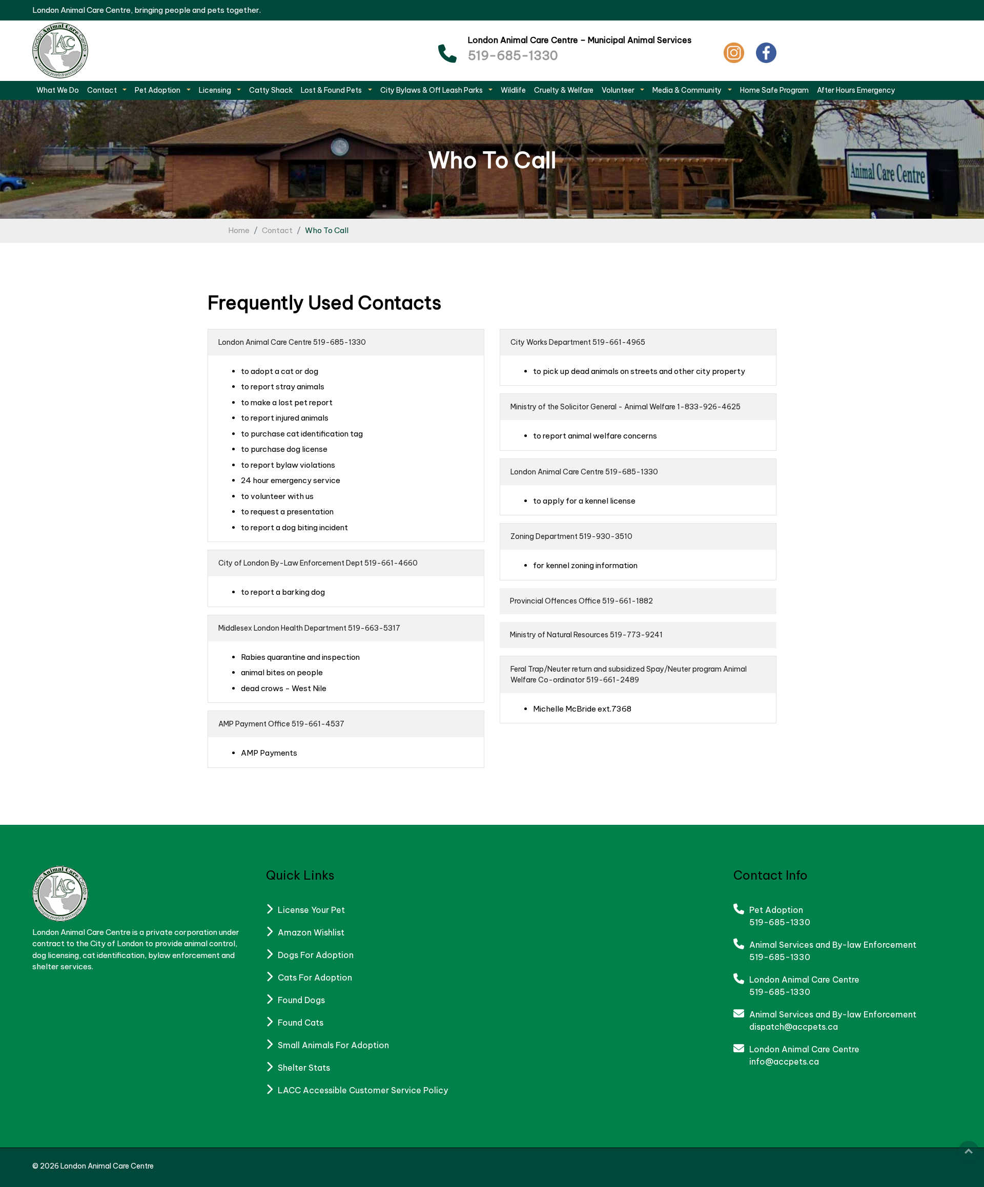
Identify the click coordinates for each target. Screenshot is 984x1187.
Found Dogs (301, 1000)
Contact (277, 230)
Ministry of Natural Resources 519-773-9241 (586, 634)
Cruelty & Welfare (563, 90)
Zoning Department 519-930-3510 (571, 536)
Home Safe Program (774, 90)
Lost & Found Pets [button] (332, 90)
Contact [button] (102, 90)
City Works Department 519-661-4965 (577, 342)
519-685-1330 (513, 55)
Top (968, 1151)
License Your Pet (311, 910)
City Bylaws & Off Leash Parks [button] (432, 90)
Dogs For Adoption (316, 955)
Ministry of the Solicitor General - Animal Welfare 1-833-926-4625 (625, 406)
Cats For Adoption (315, 977)
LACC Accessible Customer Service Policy (363, 1090)
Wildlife (513, 90)
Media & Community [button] (687, 90)
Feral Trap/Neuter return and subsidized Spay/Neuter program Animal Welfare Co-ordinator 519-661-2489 (628, 674)
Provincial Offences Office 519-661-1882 (581, 601)
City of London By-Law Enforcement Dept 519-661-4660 (318, 563)
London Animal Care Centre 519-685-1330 (292, 342)
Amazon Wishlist (311, 932)
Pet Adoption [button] (158, 90)
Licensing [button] (216, 90)
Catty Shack (271, 90)
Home (239, 230)
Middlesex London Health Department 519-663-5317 (309, 628)
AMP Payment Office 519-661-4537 (281, 723)
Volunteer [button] (619, 90)
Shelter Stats (304, 1068)
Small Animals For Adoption (333, 1045)
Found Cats (300, 1022)
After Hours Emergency (856, 90)
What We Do (57, 90)
